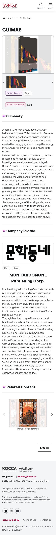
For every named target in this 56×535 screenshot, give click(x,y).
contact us (45, 519)
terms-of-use (29, 519)
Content (27, 18)
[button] (51, 414)
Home (9, 18)
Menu (50, 8)
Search (40, 8)
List (42, 447)
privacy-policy (11, 519)
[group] (16, 82)
